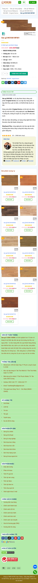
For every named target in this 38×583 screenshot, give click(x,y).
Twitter (23, 161)
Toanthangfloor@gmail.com (16, 386)
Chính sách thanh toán (10, 505)
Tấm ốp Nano (8, 481)
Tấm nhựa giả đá (9, 488)
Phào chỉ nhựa (8, 470)
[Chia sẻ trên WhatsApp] (3, 82)
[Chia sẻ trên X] (9, 82)
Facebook (16, 161)
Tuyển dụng (7, 417)
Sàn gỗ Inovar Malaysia (10, 11)
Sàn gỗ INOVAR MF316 (28, 253)
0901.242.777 (13, 382)
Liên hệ (6, 407)
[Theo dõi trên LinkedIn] (18, 538)
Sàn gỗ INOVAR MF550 (28, 283)
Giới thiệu (6, 403)
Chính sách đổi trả (9, 509)
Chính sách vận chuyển (10, 520)
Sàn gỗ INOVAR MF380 (28, 222)
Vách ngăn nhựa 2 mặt (10, 491)
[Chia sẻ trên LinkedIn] (22, 82)
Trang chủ (5, 8)
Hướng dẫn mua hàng (10, 502)
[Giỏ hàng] (24, 2)
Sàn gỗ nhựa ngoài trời (10, 456)
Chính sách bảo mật (10, 516)
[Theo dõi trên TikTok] (9, 538)
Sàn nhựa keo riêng (9, 442)
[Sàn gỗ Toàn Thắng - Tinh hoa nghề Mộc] (9, 2)
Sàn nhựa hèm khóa (9, 449)
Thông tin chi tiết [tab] (8, 92)
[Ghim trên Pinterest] (18, 82)
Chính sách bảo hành (10, 513)
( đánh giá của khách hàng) (9, 45)
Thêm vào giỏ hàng (19, 73)
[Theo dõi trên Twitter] (12, 538)
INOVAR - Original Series (10, 13)
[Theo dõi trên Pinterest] (15, 538)
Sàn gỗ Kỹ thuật (8, 435)
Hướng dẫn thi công (10, 527)
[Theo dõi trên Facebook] (3, 538)
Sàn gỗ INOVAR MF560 (10, 283)
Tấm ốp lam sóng (9, 477)
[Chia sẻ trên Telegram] (25, 82)
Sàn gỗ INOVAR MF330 (28, 192)
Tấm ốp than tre (8, 484)
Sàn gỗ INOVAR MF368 (10, 253)
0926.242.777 (22, 382)
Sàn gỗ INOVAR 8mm (26, 11)
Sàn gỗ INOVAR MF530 (10, 192)
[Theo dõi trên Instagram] (6, 538)
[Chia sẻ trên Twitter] (12, 82)
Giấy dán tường (8, 467)
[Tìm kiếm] (19, 2)
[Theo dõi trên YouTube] (22, 538)
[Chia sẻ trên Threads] (15, 82)
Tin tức (6, 410)
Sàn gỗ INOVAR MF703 (10, 314)
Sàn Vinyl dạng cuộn (10, 453)
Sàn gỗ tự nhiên (8, 431)
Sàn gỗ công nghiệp (16, 8)
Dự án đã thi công (9, 421)
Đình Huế (6, 139)
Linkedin (7, 161)
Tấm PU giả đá (8, 474)
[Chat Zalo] (35, 567)
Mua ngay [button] (9, 199)
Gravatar (30, 161)
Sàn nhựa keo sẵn (9, 445)
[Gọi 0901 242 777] (35, 572)
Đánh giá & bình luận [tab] (9, 95)
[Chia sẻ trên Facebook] (6, 82)
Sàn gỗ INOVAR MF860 (10, 222)
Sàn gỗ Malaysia (29, 8)
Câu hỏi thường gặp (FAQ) (11, 523)
